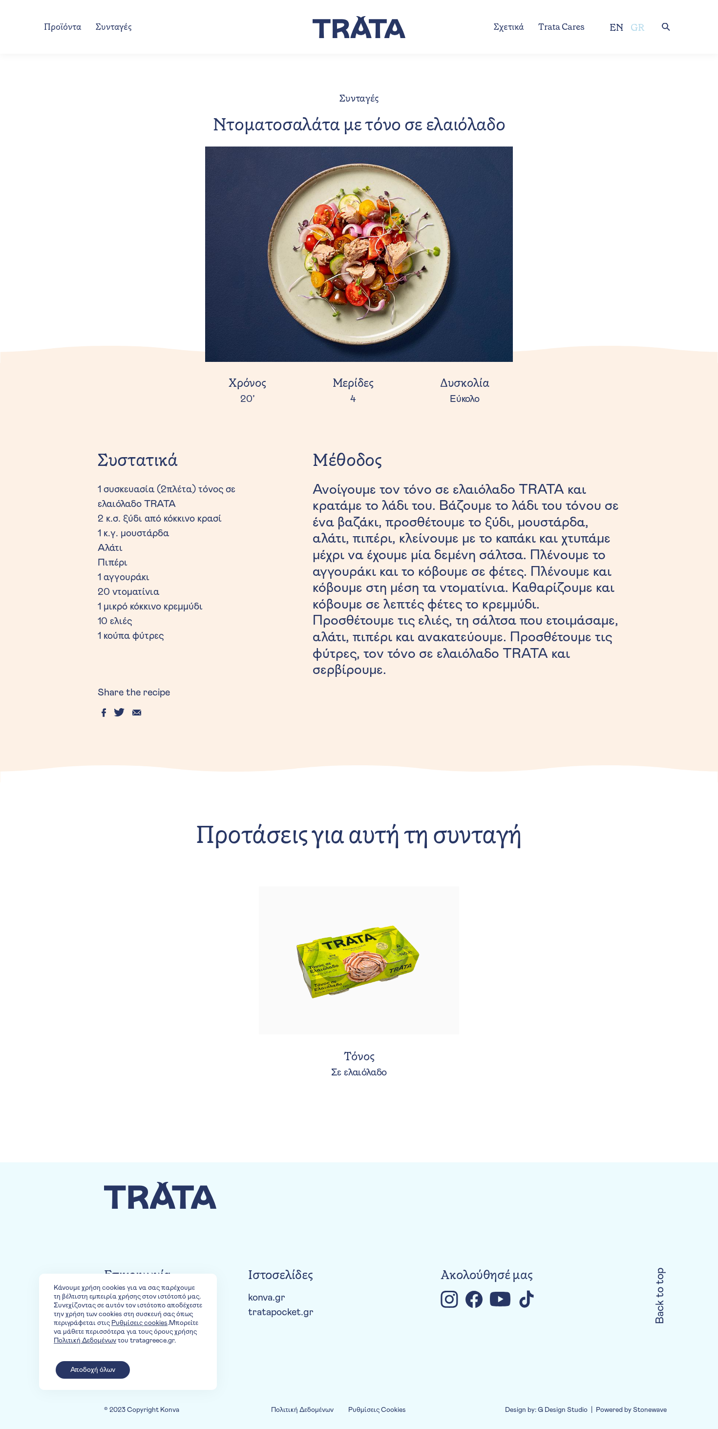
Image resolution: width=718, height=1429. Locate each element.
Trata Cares (561, 27)
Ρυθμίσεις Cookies (377, 1410)
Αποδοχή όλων (92, 1369)
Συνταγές (113, 27)
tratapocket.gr (281, 1312)
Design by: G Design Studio (546, 1410)
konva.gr (266, 1298)
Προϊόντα (62, 27)
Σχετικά (509, 27)
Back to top (660, 1295)
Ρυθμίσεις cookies (139, 1323)
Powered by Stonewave (631, 1410)
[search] (665, 27)
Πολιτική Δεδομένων (302, 1410)
